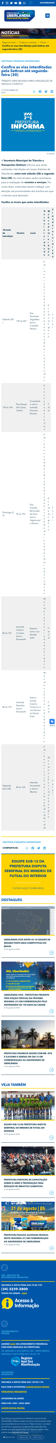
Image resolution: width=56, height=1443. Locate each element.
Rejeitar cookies (24, 1437)
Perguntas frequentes (14, 1392)
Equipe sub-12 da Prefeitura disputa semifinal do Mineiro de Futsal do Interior (25, 1128)
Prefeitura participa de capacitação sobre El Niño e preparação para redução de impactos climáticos (25, 1183)
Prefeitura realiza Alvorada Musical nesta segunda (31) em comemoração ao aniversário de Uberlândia (26, 1238)
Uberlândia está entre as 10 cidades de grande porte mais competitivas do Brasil (27, 943)
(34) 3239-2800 (14, 1289)
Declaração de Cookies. (20, 1432)
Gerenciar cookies (10, 1437)
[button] (47, 15)
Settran (7, 61)
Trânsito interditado (27, 61)
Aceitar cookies (37, 1437)
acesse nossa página (37, 1387)
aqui (24, 1293)
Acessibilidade (47, 3)
